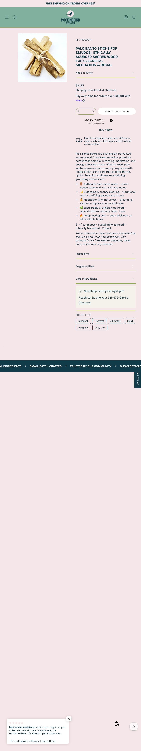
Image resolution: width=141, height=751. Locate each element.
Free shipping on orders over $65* (70, 3)
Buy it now (105, 130)
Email (130, 320)
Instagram (83, 327)
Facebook (83, 320)
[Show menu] (6, 17)
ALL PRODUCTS (84, 39)
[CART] (134, 17)
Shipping (81, 90)
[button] (94, 121)
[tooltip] (111, 120)
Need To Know (84, 72)
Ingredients (83, 253)
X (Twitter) (115, 320)
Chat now (85, 302)
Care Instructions (86, 278)
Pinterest (99, 320)
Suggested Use (85, 266)
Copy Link (100, 327)
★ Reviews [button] (137, 378)
